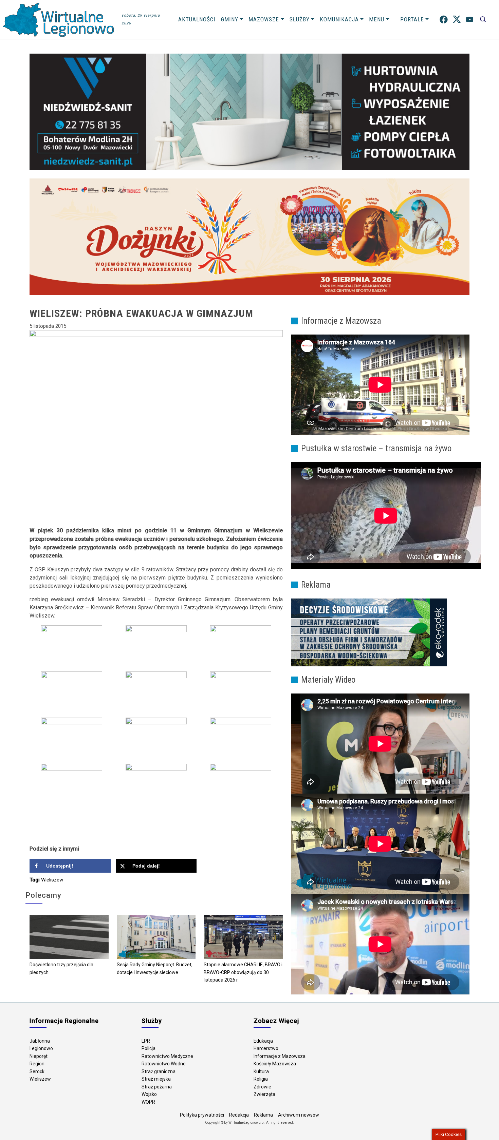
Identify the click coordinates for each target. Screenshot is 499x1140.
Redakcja (239, 1115)
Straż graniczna (158, 1071)
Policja (148, 1048)
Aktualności (197, 19)
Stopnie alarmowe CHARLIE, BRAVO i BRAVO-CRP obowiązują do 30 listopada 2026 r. (243, 972)
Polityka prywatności (202, 1115)
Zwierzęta (264, 1094)
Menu (376, 19)
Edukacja (263, 1041)
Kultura (261, 1071)
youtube (470, 19)
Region (37, 1063)
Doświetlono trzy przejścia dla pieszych (61, 968)
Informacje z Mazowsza (280, 1056)
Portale (412, 19)
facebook (444, 19)
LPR (146, 1041)
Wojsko (149, 1094)
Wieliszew (52, 880)
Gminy (229, 19)
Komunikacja (339, 19)
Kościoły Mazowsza (275, 1063)
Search (483, 19)
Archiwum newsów (298, 1115)
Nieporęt (39, 1056)
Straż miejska (156, 1079)
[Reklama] (369, 632)
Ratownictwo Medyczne (167, 1056)
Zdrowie (262, 1086)
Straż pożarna (157, 1086)
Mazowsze (263, 19)
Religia (261, 1079)
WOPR (148, 1102)
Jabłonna (40, 1041)
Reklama (263, 1115)
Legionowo (41, 1048)
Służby (300, 19)
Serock (37, 1071)
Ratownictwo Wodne (164, 1063)
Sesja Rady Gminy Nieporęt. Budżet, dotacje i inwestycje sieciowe (154, 968)
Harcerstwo (266, 1048)
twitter (457, 19)
